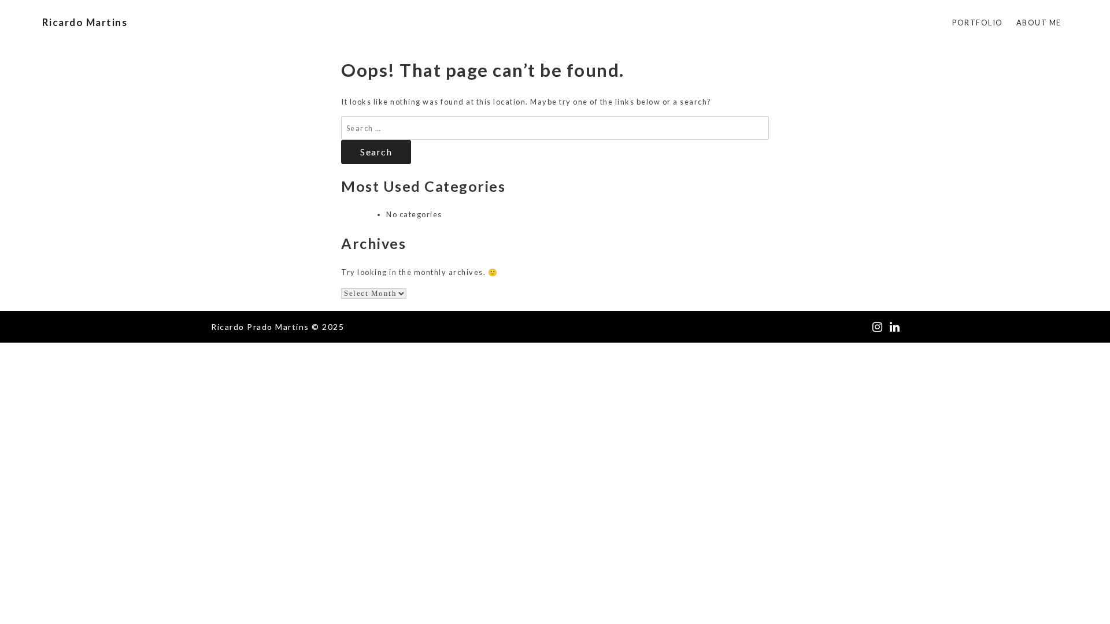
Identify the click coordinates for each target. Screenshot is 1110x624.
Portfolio (977, 22)
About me (1038, 22)
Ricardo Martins (85, 22)
